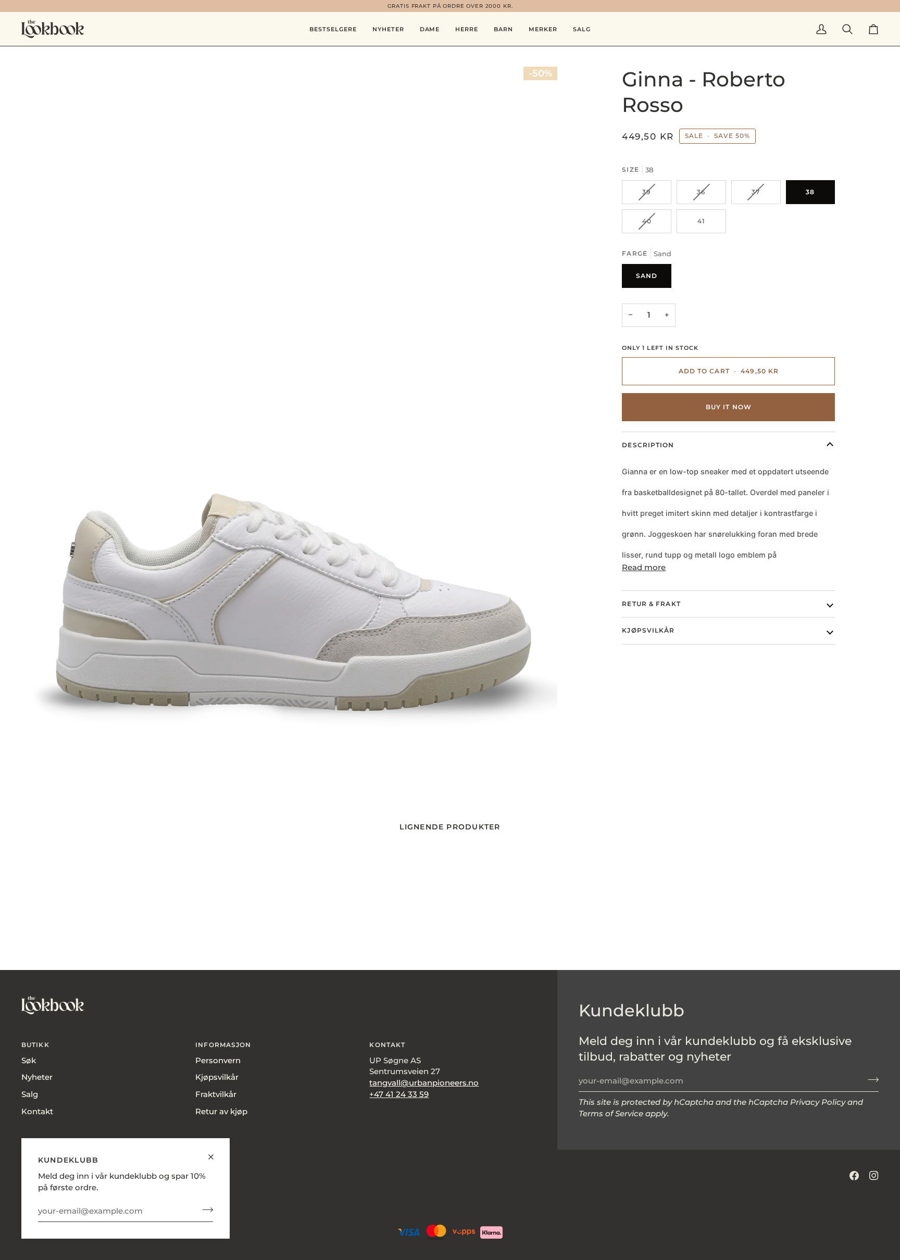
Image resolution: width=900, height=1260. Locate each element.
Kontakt (37, 1111)
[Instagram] (874, 1175)
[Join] (204, 1209)
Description (648, 445)
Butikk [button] (35, 1045)
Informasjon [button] (223, 1045)
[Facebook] (854, 1175)
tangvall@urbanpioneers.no (424, 1083)
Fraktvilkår (215, 1094)
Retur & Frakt (651, 604)
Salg (29, 1094)
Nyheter (37, 1077)
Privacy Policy (817, 1102)
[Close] (215, 1152)
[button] (430, 29)
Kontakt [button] (387, 1045)
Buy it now (729, 407)
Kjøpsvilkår (648, 630)
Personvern (218, 1060)
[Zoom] (289, 424)
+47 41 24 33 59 (399, 1094)
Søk (28, 1060)
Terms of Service (611, 1113)
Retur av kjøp (221, 1111)
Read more (644, 567)
